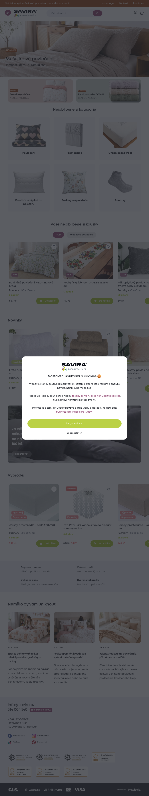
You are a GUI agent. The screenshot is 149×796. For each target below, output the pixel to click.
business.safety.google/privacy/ (74, 412)
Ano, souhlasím (74, 424)
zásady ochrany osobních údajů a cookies (96, 396)
